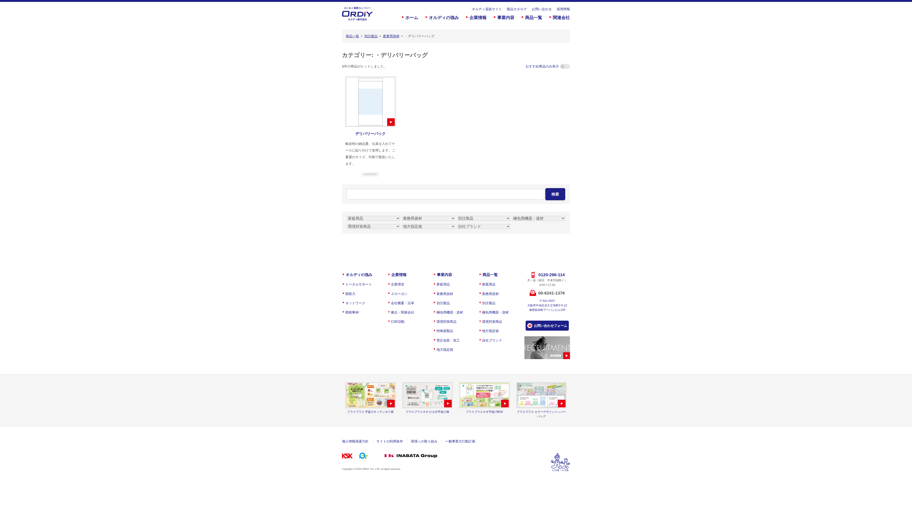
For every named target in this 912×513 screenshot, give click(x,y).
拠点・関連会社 (402, 312)
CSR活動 (397, 321)
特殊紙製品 (445, 331)
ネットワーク (355, 303)
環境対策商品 (446, 321)
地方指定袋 (445, 350)
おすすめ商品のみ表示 (542, 66)
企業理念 (397, 284)
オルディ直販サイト (487, 9)
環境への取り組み (424, 441)
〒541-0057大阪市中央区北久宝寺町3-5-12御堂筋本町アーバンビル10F (547, 305)
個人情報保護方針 (355, 441)
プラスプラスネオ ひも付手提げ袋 (427, 411)
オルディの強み (444, 17)
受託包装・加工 (448, 340)
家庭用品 (443, 284)
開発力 (350, 294)
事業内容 (505, 17)
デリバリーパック (370, 134)
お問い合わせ (542, 9)
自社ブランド (492, 340)
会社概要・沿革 (402, 303)
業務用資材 (445, 294)
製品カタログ (517, 9)
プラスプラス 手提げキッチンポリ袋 (370, 411)
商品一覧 (533, 17)
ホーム (411, 17)
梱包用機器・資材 (450, 312)
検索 (555, 194)
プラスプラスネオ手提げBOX (484, 411)
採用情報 (563, 9)
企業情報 (478, 17)
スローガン (399, 294)
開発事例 (352, 312)
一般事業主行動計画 (460, 441)
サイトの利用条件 (389, 441)
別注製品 (443, 303)
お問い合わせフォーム (550, 326)
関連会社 (561, 17)
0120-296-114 (551, 274)
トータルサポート (358, 284)
